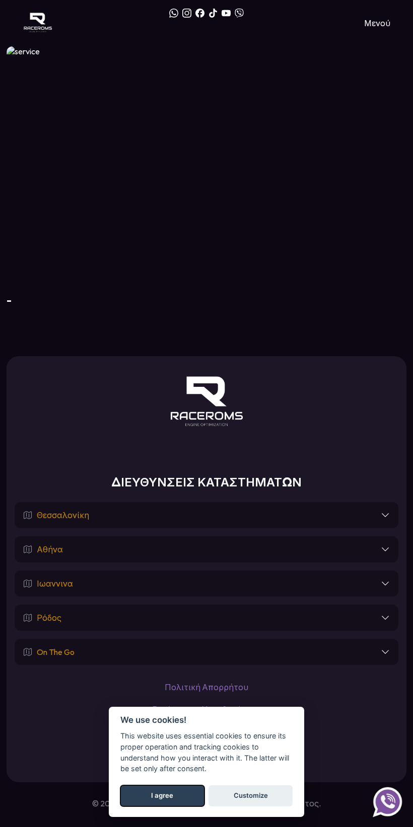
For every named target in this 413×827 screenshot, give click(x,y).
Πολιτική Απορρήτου (206, 687)
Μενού (377, 23)
